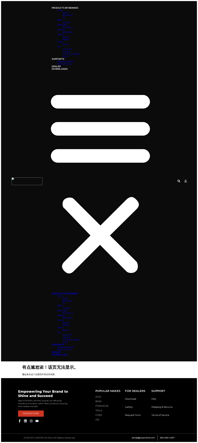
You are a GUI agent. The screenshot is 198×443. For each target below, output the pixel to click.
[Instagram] (31, 420)
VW (59, 47)
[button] (100, 181)
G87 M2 (66, 22)
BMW (59, 20)
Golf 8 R (66, 51)
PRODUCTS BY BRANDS (65, 8)
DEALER (56, 66)
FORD (60, 42)
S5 (63, 17)
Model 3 (66, 37)
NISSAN (61, 30)
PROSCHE (62, 25)
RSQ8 (65, 13)
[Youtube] (37, 420)
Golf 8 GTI (67, 49)
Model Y (66, 39)
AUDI (60, 10)
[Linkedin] (25, 420)
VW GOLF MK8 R (71, 54)
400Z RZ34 (67, 32)
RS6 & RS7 (67, 15)
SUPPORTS (58, 59)
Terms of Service (64, 64)
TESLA (60, 34)
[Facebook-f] (19, 420)
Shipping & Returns (65, 61)
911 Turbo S (67, 27)
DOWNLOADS (60, 69)
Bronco (65, 44)
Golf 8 (65, 56)
